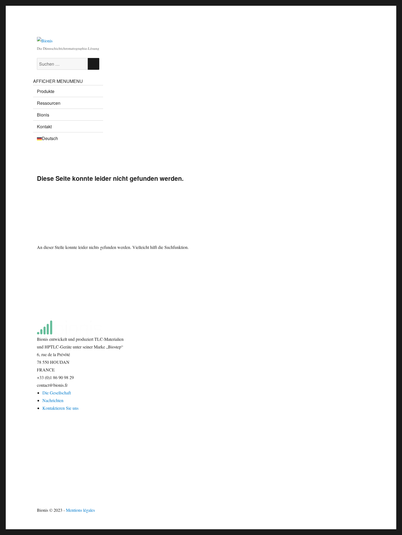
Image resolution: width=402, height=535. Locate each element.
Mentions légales (80, 510)
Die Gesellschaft (56, 393)
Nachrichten (52, 400)
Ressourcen (48, 103)
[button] (58, 81)
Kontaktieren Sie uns (60, 408)
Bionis (43, 115)
